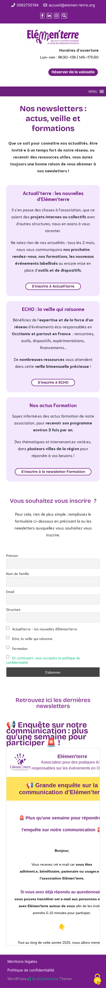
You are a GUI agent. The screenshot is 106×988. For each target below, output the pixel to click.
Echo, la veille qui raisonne (32, 638)
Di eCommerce (44, 978)
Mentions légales (22, 961)
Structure (13, 609)
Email (10, 591)
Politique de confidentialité (30, 970)
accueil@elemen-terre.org (72, 5)
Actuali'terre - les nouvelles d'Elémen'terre (44, 629)
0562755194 (28, 5)
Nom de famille (17, 573)
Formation (19, 648)
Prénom (12, 555)
